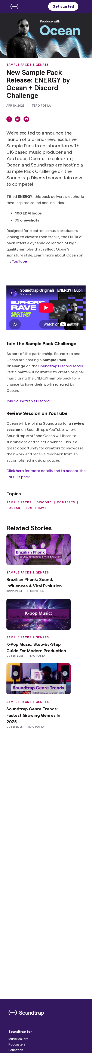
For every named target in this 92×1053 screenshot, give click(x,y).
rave (42, 507)
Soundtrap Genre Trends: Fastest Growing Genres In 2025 (33, 715)
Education (16, 1050)
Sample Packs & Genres (27, 64)
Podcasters (17, 1044)
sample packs (18, 502)
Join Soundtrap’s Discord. (28, 400)
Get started (63, 6)
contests (66, 502)
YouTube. (20, 261)
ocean (15, 507)
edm (29, 507)
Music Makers (18, 1039)
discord (44, 502)
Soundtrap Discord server (60, 366)
